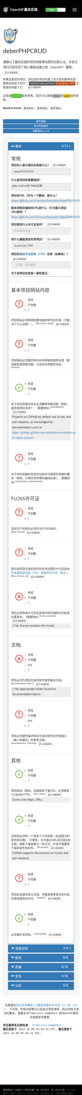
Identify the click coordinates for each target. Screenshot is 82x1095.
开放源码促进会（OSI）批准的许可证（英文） (39, 573)
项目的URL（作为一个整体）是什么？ (34, 195)
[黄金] (66, 95)
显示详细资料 (11, 73)
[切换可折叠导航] (74, 9)
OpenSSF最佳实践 (24, 9)
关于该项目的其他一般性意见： (30, 273)
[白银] (57, 95)
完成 (26, 300)
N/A (26, 665)
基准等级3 (56, 108)
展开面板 (41, 121)
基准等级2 (42, 108)
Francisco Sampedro (47, 1025)
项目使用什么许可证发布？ (28, 224)
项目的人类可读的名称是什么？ (30, 165)
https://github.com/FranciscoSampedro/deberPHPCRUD (45, 201)
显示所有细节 (41, 126)
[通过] (16, 95)
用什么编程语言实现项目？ (28, 239)
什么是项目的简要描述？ (26, 180)
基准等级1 (28, 108)
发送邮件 (45, 1090)
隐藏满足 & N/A (41, 131)
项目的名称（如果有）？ (40, 254)
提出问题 (59, 1090)
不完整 (26, 305)
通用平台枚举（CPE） (33, 254)
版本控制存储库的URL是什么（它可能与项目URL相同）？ (38, 210)
